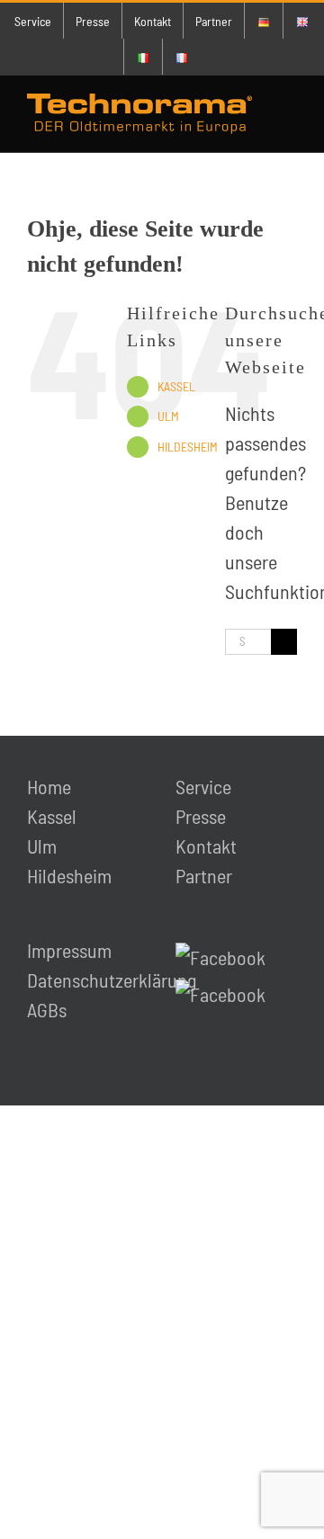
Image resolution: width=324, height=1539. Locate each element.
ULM (168, 416)
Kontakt (206, 845)
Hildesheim (69, 875)
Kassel (51, 816)
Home (49, 786)
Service (203, 786)
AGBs (47, 1009)
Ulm (42, 845)
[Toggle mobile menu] (290, 113)
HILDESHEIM (188, 446)
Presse (201, 816)
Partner (204, 875)
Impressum (69, 950)
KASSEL (176, 386)
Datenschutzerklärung (111, 979)
